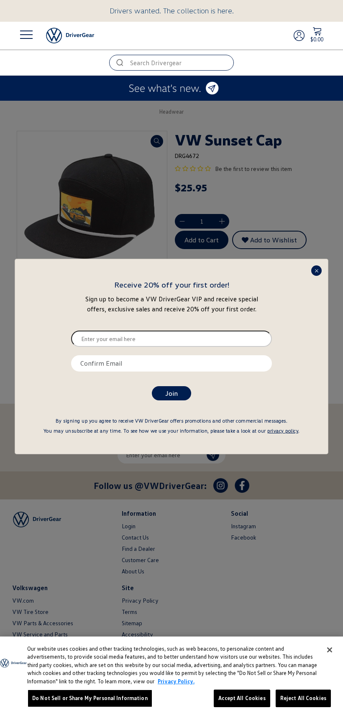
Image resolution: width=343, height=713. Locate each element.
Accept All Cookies (241, 698)
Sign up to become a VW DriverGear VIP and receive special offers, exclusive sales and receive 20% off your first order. (171, 304)
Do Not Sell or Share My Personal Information (90, 698)
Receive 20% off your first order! (171, 284)
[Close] (329, 650)
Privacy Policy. (176, 681)
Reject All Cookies (303, 698)
